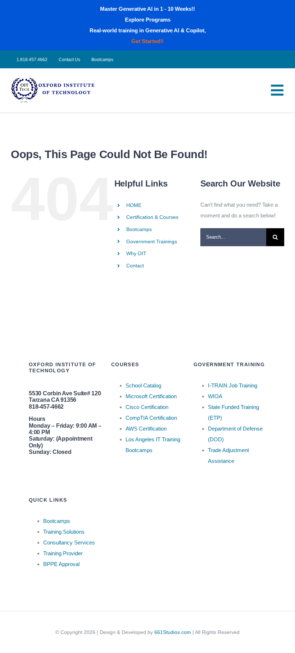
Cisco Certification (147, 407)
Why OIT (136, 253)
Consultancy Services (69, 542)
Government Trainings (151, 241)
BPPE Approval (61, 564)
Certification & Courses (152, 217)
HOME (133, 205)
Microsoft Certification (151, 396)
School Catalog (143, 385)
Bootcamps (139, 229)
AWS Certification (146, 429)
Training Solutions (64, 532)
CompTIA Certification (151, 418)
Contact (135, 265)
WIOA (215, 396)
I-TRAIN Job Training (232, 385)
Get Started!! (147, 41)
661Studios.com (172, 632)
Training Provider (63, 553)
